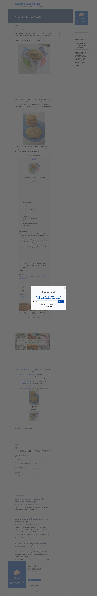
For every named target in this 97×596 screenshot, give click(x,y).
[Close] (65, 288)
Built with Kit (48, 307)
